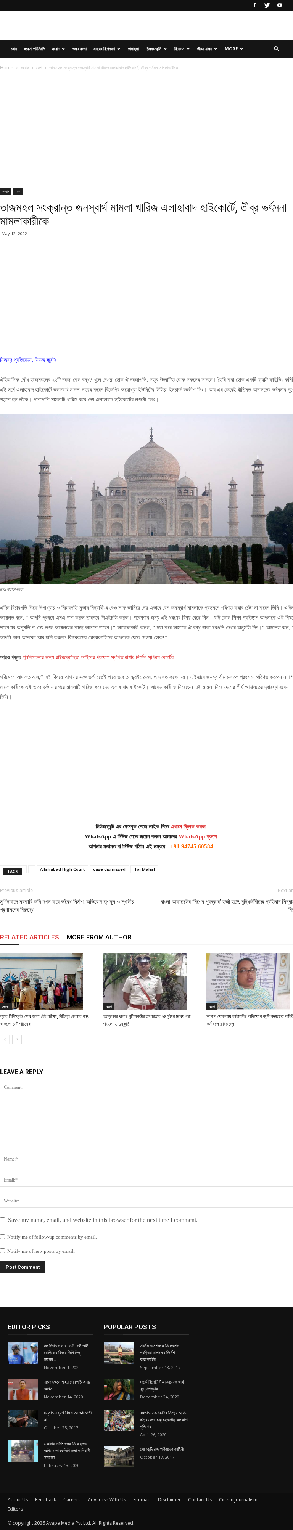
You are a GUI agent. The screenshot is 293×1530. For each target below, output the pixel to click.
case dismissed (109, 869)
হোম (14, 48)
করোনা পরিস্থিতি (34, 48)
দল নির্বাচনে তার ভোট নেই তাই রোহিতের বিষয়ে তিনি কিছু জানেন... (66, 1352)
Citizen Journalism (238, 1499)
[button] (276, 49)
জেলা (109, 1006)
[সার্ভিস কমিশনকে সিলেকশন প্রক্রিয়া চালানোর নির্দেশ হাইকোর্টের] (119, 1353)
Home (6, 67)
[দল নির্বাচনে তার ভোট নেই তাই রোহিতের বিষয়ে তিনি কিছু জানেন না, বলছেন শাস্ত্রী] (23, 1353)
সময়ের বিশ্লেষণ (104, 48)
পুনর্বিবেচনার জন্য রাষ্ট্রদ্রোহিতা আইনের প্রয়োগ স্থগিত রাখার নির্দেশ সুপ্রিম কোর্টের (98, 657)
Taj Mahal (144, 869)
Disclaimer (169, 1499)
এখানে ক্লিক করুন (188, 827)
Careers (71, 1499)
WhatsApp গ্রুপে (198, 836)
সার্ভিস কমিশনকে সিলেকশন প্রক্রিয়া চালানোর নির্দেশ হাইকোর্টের (159, 1352)
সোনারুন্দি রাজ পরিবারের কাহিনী (162, 1449)
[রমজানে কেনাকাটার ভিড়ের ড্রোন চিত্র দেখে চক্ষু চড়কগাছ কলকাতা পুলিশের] (119, 1420)
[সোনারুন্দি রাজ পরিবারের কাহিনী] (119, 1456)
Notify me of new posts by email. (41, 1251)
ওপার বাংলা (79, 48)
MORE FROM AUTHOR (99, 937)
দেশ (39, 67)
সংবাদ (56, 48)
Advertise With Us (107, 1499)
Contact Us (200, 1499)
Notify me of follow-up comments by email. (52, 1237)
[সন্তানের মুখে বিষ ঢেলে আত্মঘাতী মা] (23, 1418)
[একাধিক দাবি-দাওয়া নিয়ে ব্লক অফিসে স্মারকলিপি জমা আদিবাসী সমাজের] (23, 1451)
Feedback (45, 1499)
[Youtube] (279, 5)
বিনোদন (179, 48)
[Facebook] (254, 5)
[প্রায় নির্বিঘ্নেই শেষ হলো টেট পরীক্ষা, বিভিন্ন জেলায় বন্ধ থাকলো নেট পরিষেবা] (47, 981)
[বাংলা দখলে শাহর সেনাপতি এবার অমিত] (23, 1389)
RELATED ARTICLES (29, 937)
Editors (15, 1509)
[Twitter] (267, 5)
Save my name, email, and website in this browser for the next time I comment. (103, 1220)
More (231, 48)
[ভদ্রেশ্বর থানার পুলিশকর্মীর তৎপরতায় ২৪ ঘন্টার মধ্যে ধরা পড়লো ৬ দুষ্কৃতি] (151, 981)
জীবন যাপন (204, 48)
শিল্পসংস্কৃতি (153, 48)
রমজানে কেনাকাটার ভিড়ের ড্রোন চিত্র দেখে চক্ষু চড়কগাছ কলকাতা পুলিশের (164, 1419)
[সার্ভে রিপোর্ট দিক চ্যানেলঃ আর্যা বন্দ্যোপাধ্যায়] (119, 1389)
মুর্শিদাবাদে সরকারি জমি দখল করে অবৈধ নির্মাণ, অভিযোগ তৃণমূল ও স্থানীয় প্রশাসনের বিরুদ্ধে (67, 905)
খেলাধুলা (133, 48)
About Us (18, 1499)
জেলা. (6, 1006)
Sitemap (142, 1499)
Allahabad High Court (62, 869)
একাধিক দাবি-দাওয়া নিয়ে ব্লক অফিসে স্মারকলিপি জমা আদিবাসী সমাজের (67, 1450)
